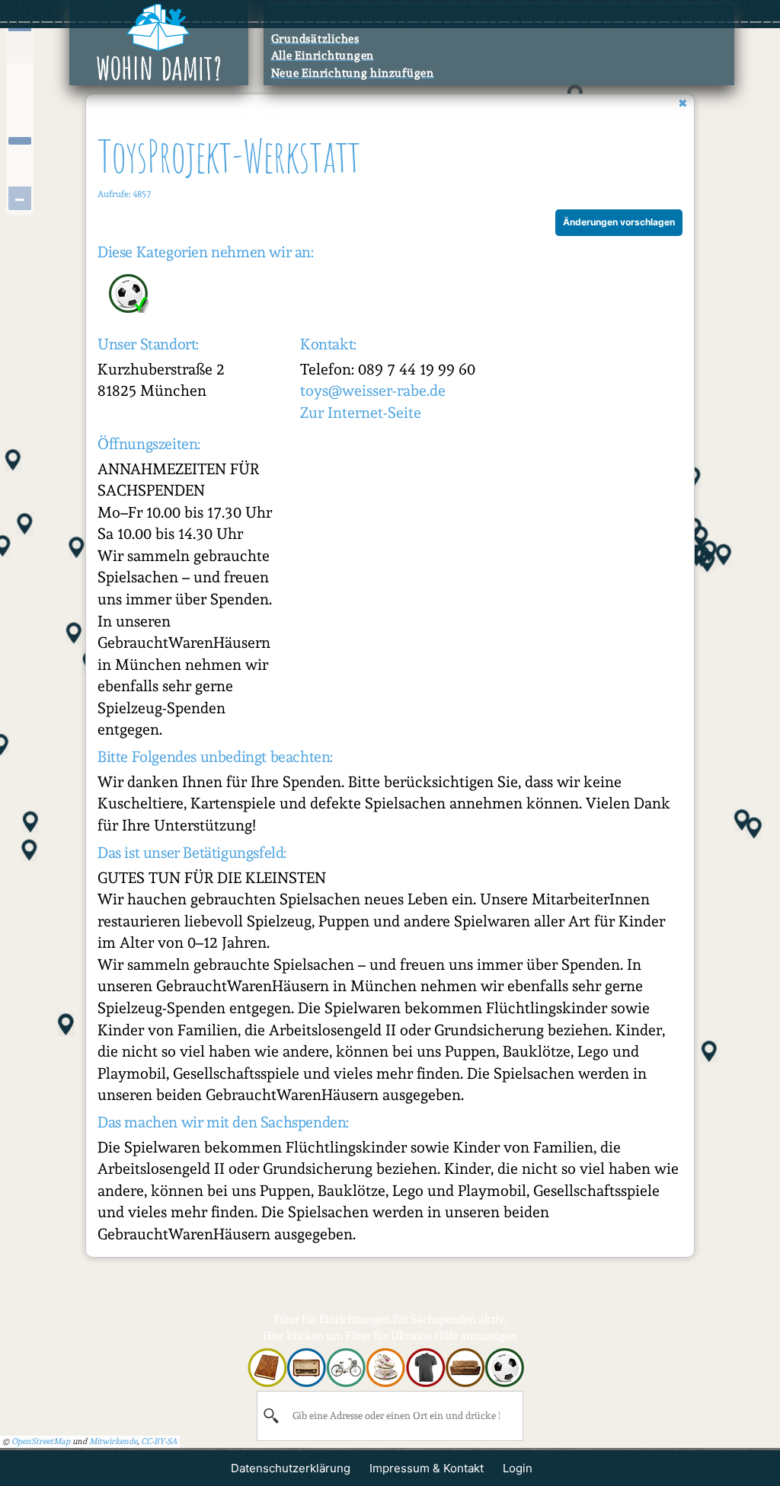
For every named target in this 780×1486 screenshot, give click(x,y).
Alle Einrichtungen (323, 55)
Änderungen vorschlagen (619, 222)
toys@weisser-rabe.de (373, 390)
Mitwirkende (113, 1441)
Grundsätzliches (315, 39)
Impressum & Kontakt (426, 1468)
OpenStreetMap (40, 1441)
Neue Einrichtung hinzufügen (352, 73)
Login (517, 1468)
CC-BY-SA (159, 1441)
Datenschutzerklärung (290, 1468)
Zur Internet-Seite (360, 412)
